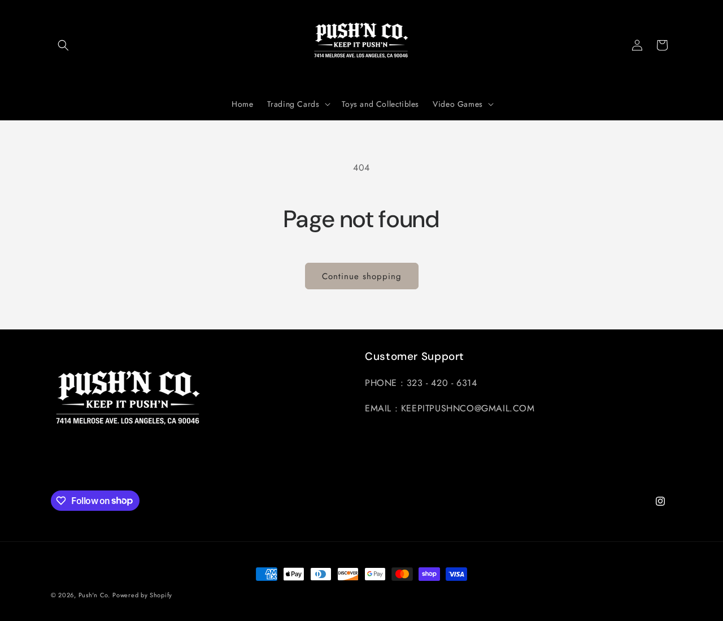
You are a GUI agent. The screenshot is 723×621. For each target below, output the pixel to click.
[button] (63, 45)
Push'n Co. (94, 595)
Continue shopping (362, 276)
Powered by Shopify (142, 595)
